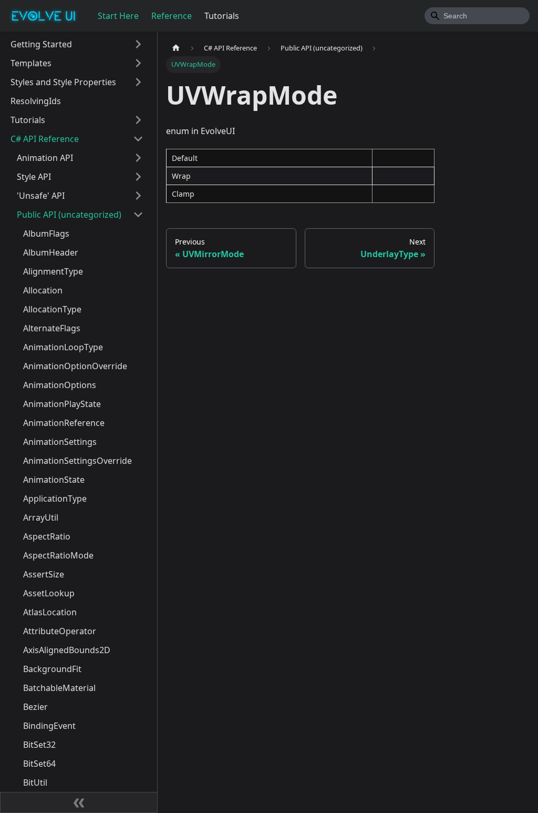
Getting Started (41, 44)
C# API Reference (45, 139)
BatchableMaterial (59, 688)
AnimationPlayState (62, 404)
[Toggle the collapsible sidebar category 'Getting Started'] (138, 44)
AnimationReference (64, 423)
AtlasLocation (50, 612)
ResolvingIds (36, 101)
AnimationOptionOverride (75, 366)
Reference (171, 16)
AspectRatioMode (58, 555)
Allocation (43, 290)
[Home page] (176, 48)
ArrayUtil (40, 517)
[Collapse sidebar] (79, 802)
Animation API (45, 158)
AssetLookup (49, 593)
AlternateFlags (51, 328)
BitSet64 (39, 763)
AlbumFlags (46, 233)
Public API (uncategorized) (69, 214)
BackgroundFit (52, 669)
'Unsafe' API (41, 195)
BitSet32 (39, 744)
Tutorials (221, 16)
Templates (31, 63)
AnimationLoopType (63, 347)
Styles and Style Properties (63, 82)
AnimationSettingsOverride (77, 460)
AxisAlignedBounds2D (66, 650)
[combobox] (477, 15)
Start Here (118, 16)
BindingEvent (49, 725)
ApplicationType (55, 498)
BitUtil (35, 782)
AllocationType (52, 309)
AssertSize (43, 574)
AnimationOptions (59, 385)
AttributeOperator (59, 631)
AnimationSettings (60, 442)
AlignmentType (53, 271)
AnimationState (54, 479)
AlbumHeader (50, 252)
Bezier (35, 707)
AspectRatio (46, 536)
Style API (34, 176)
